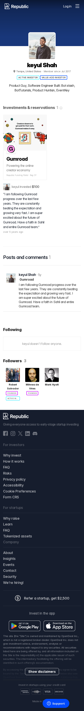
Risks (7, 473)
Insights (9, 559)
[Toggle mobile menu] (77, 6)
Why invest (12, 455)
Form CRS (11, 497)
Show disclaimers (42, 672)
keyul (15, 187)
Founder (11, 393)
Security (9, 577)
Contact (9, 570)
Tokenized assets (17, 536)
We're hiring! (13, 583)
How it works (13, 461)
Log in (67, 6)
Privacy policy (14, 479)
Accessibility (13, 485)
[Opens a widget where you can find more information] (55, 704)
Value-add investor (54, 77)
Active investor (28, 77)
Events (8, 565)
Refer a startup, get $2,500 (46, 598)
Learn (8, 524)
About (8, 553)
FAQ (6, 467)
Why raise (11, 518)
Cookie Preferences (19, 491)
